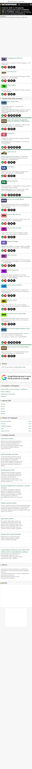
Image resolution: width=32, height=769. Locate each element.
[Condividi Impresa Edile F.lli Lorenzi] (9, 237)
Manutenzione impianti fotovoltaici (11, 534)
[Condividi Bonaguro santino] (9, 309)
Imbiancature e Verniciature (8, 394)
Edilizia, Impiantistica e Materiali (13, 17)
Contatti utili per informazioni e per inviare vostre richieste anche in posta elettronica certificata (15, 551)
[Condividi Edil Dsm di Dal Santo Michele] (9, 210)
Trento (2, 409)
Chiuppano (2, 17)
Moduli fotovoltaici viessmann (9, 454)
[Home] (8, 4)
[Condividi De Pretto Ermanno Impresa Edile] (9, 324)
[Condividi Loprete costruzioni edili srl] (9, 295)
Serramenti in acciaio (7, 438)
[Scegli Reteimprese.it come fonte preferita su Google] (16, 377)
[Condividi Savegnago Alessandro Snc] (9, 67)
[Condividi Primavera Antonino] (9, 195)
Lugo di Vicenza (16, 431)
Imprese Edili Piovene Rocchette (9, 156)
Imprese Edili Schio (6, 189)
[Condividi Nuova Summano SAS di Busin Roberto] (9, 356)
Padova (3, 411)
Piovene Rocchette (16, 421)
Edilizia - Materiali (5, 391)
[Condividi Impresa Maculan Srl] (9, 280)
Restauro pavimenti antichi (9, 503)
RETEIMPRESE (3, 16)
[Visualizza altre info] (17, 115)
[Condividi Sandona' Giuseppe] (9, 250)
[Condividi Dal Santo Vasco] (9, 80)
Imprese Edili (24, 17)
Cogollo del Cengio (16, 426)
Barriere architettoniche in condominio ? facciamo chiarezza (15, 487)
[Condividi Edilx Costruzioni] (9, 265)
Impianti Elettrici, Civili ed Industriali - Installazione (14, 389)
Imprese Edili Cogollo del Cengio (10, 110)
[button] (11, 67)
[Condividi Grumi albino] (9, 176)
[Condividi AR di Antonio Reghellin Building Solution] (9, 342)
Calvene (16, 423)
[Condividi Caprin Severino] (9, 162)
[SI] (2, 67)
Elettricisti (3, 396)
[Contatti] (14, 115)
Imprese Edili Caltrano (7, 246)
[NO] (5, 67)
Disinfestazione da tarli (7, 470)
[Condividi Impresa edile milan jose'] (9, 223)
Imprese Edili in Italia (20, 367)
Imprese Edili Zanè (6, 141)
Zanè (16, 428)
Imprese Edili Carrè (6, 124)
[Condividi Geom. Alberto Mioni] (9, 115)
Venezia (3, 404)
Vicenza (3, 413)
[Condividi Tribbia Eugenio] (9, 94)
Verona (3, 406)
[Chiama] (14, 67)
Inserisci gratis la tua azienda (16, 1)
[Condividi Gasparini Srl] (9, 147)
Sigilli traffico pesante (7, 518)
